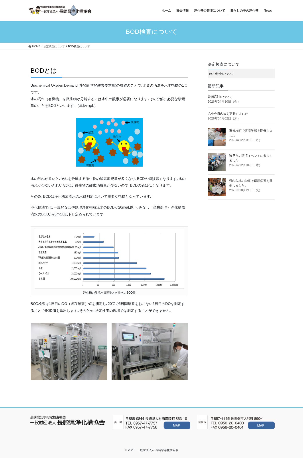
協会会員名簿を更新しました (228, 113)
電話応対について (220, 97)
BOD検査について (221, 74)
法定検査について (224, 64)
